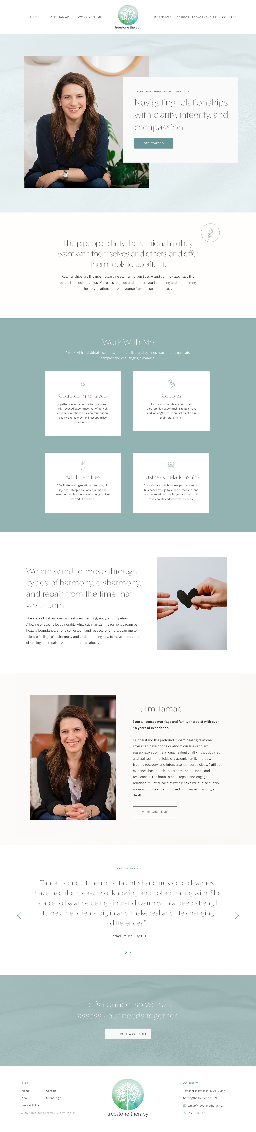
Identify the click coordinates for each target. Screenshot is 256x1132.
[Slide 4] (125, 952)
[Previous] (19, 916)
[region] (83, 405)
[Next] (237, 916)
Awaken (71, 1113)
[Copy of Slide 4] (130, 952)
